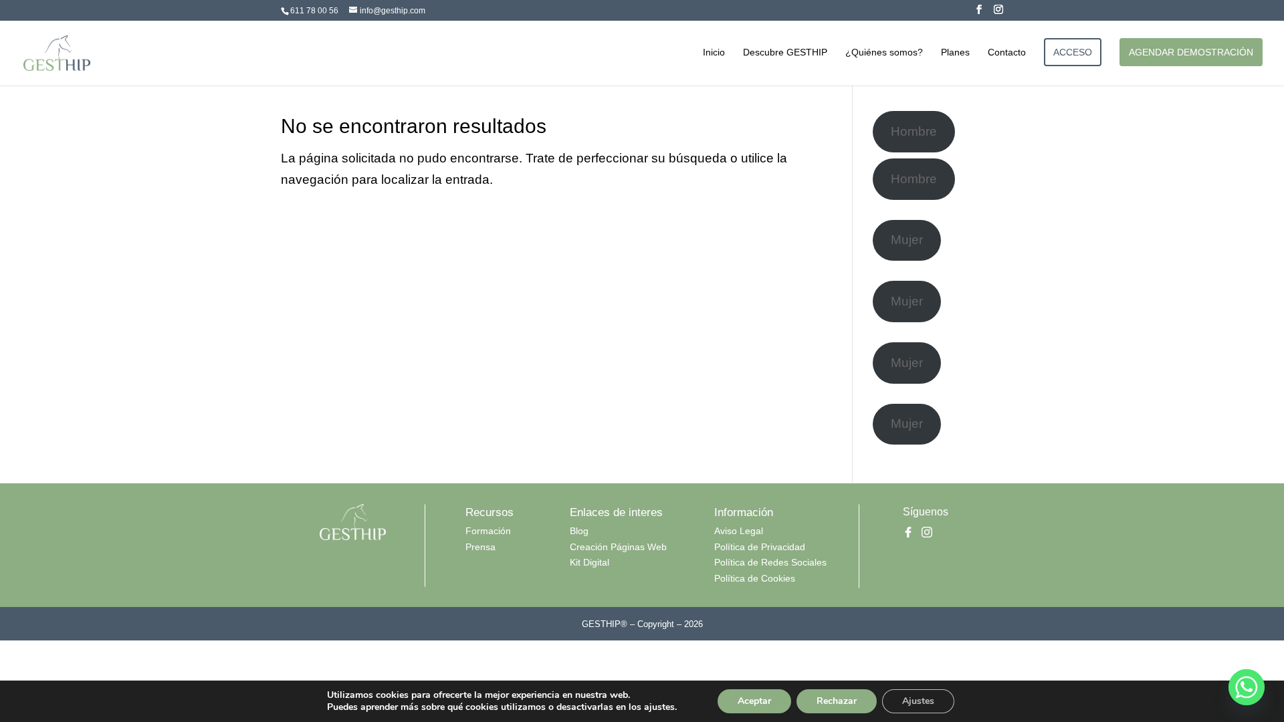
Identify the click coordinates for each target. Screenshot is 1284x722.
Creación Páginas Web (618, 547)
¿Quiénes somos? (884, 52)
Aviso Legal (738, 530)
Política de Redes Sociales (770, 562)
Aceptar (754, 701)
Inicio (714, 52)
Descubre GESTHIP (785, 52)
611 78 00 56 (314, 10)
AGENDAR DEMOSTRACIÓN (1191, 52)
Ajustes (918, 701)
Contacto (1007, 52)
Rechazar (837, 701)
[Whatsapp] (1246, 687)
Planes (955, 52)
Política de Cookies (754, 578)
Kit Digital (589, 562)
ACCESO (1072, 52)
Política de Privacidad (759, 547)
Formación (488, 530)
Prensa (480, 547)
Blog (579, 530)
